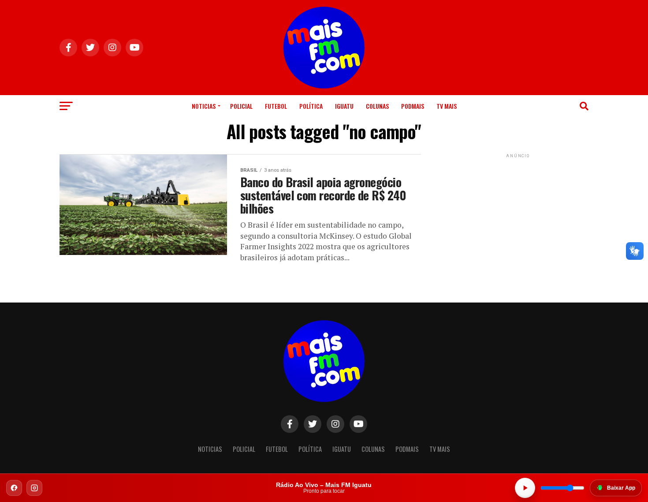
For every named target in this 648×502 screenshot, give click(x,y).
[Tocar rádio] (525, 488)
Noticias (204, 106)
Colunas (377, 106)
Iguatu (344, 106)
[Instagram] (34, 488)
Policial (241, 106)
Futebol (276, 106)
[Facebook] (14, 488)
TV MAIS (446, 106)
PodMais (412, 106)
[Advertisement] (518, 215)
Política (311, 106)
